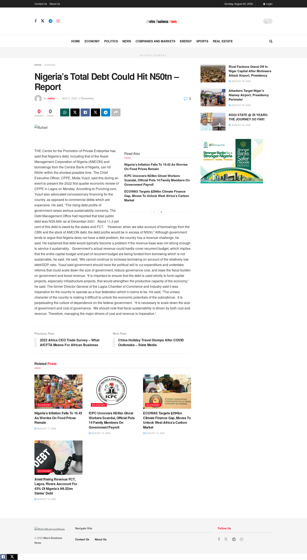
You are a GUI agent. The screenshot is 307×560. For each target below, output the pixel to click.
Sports (202, 41)
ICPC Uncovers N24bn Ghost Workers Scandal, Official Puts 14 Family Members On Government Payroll (157, 180)
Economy (92, 41)
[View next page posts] (161, 212)
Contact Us (40, 3)
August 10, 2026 (46, 499)
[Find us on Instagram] (58, 21)
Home (75, 41)
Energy (186, 41)
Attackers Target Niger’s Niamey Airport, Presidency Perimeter (249, 95)
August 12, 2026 (155, 433)
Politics (111, 41)
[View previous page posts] (154, 212)
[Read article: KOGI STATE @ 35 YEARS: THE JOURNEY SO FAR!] (213, 122)
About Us (54, 3)
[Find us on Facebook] (35, 21)
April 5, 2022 (69, 98)
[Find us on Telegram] (50, 21)
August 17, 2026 (46, 428)
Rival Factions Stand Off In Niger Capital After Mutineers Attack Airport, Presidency (250, 71)
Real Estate (223, 41)
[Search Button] (271, 41)
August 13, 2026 (100, 433)
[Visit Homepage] (161, 21)
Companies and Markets (155, 41)
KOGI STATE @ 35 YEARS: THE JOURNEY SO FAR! (248, 116)
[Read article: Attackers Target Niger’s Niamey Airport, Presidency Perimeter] (213, 97)
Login (269, 3)
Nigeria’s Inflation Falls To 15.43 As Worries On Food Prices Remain (156, 166)
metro (51, 98)
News (126, 41)
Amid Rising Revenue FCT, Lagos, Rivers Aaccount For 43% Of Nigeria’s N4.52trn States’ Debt (55, 486)
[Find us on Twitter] (42, 21)
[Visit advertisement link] (153, 50)
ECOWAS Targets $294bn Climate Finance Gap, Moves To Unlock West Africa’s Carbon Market (156, 195)
